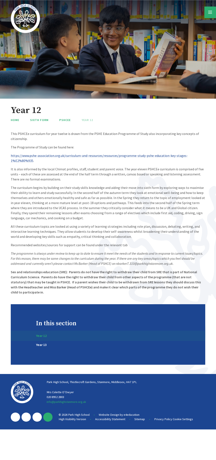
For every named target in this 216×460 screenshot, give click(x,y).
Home (15, 120)
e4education (131, 415)
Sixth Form (39, 120)
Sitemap (139, 419)
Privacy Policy (163, 419)
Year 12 (87, 120)
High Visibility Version (72, 419)
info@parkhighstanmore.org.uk (66, 402)
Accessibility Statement (110, 419)
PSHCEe (64, 120)
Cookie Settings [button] (183, 419)
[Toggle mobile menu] (210, 12)
